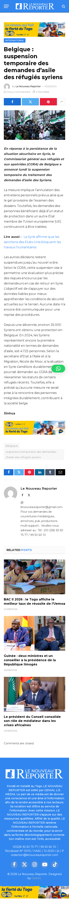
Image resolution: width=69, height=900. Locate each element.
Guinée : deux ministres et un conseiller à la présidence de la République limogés (30, 660)
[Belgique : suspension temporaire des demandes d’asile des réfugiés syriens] (34, 125)
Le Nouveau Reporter (28, 86)
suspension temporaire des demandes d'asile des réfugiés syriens (31, 454)
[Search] (63, 6)
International (14, 40)
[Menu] (6, 6)
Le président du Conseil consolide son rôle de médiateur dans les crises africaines (32, 721)
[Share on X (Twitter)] (30, 101)
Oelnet (36, 878)
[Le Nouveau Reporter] (35, 6)
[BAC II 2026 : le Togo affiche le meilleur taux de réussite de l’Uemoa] (34, 576)
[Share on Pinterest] (48, 101)
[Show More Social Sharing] (61, 101)
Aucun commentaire (18, 91)
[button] (58, 368)
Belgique (12, 445)
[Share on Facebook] (12, 101)
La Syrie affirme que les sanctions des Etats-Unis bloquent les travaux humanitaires (32, 242)
